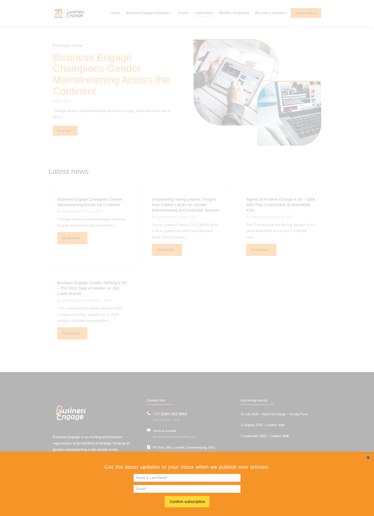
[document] (187, 258)
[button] (368, 457)
